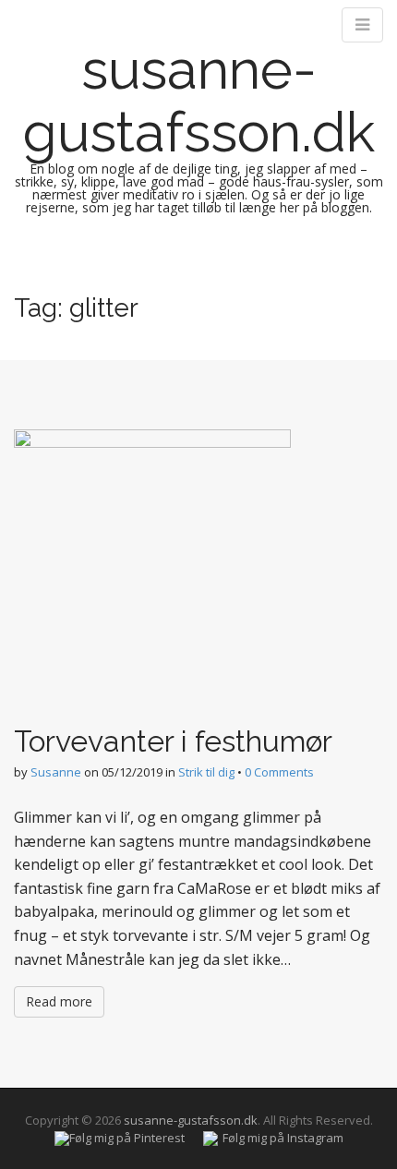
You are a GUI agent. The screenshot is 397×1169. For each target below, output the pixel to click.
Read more (59, 1001)
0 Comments (279, 772)
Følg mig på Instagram (283, 1137)
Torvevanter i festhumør (173, 741)
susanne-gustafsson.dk (199, 100)
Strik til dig (206, 772)
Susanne (55, 772)
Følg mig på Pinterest (127, 1137)
